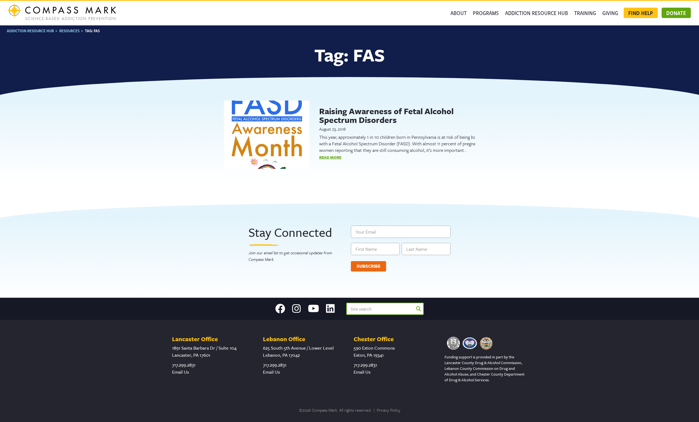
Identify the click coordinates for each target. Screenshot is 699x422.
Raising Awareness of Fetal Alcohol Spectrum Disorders (386, 115)
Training (585, 13)
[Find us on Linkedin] (330, 309)
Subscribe (369, 266)
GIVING (610, 13)
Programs (486, 13)
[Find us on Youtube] (313, 309)
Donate (676, 13)
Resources (69, 31)
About (459, 13)
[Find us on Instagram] (296, 309)
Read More (330, 157)
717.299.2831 (184, 364)
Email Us (180, 371)
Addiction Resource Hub (536, 13)
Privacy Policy (388, 410)
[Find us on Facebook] (280, 309)
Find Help (640, 13)
